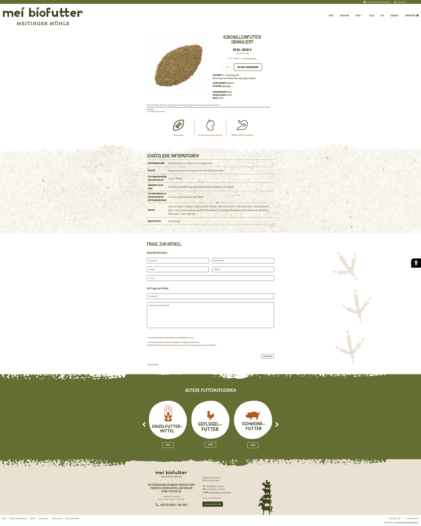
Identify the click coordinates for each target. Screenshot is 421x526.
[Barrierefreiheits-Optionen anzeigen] (416, 263)
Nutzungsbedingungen (195, 345)
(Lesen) (191, 337)
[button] (359, 15)
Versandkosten (250, 58)
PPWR (32, 518)
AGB (4, 518)
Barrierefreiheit (72, 518)
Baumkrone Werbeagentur (407, 522)
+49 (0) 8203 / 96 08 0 (215, 486)
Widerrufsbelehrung (18, 518)
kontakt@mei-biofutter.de (220, 492)
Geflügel (226, 86)
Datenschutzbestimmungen (170, 345)
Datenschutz (57, 518)
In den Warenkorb (248, 67)
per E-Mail (243, 78)
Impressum (43, 518)
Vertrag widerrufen (212, 504)
